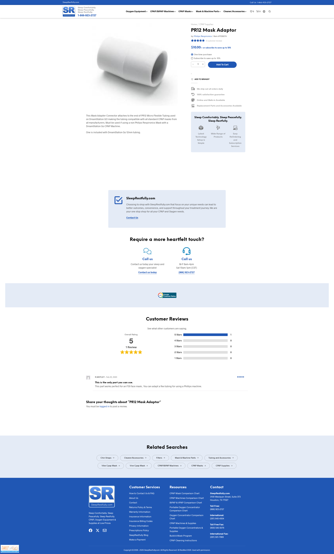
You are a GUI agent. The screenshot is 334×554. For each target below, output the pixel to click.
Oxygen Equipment (136, 11)
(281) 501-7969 (217, 537)
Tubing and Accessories (219, 457)
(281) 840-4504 (217, 518)
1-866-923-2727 (87, 15)
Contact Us (132, 217)
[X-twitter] (97, 530)
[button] (252, 11)
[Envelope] (104, 530)
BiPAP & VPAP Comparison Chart (186, 502)
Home (194, 24)
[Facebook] (90, 530)
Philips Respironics (203, 36)
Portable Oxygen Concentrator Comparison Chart (185, 509)
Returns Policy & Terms (140, 507)
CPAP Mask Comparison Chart (184, 493)
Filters (159, 457)
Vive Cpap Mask (137, 465)
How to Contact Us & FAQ (141, 493)
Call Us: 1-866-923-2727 (260, 3)
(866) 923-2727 (187, 272)
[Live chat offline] (10, 549)
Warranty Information (139, 511)
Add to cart (222, 64)
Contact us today (147, 272)
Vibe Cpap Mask (109, 465)
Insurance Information (140, 516)
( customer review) (214, 41)
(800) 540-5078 (217, 527)
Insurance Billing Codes (141, 521)
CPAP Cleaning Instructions (183, 540)
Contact (133, 502)
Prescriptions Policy (139, 530)
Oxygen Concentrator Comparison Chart (186, 517)
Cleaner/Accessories (234, 11)
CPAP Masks (184, 11)
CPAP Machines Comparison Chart (187, 498)
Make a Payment (137, 539)
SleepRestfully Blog (138, 535)
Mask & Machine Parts (207, 11)
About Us (133, 498)
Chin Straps (106, 457)
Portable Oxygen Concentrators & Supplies (186, 529)
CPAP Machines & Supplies (183, 523)
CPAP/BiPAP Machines (162, 11)
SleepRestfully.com (71, 2)
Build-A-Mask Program (181, 535)
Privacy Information (139, 525)
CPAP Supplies (206, 24)
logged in (104, 406)
